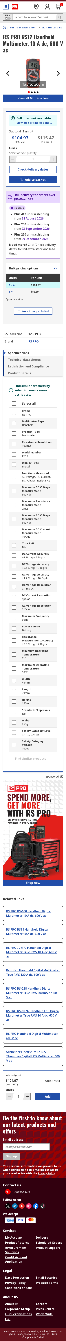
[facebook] (35, 1206)
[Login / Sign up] (47, 6)
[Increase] (52, 159)
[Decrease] (13, 159)
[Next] (58, 73)
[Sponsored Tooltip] (61, 776)
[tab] (33, 353)
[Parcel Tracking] (36, 6)
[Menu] (6, 6)
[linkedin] (15, 1206)
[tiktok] (42, 1206)
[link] (34, 123)
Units (13, 148)
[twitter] (8, 1206)
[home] (4, 27)
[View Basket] (58, 6)
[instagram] (29, 1206)
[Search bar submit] (59, 17)
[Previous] (8, 73)
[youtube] (22, 1206)
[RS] (15, 6)
